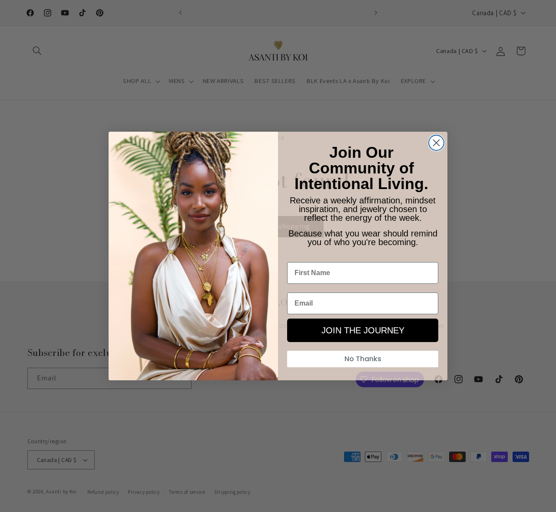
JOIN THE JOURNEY (362, 330)
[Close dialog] (436, 142)
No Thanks (362, 359)
